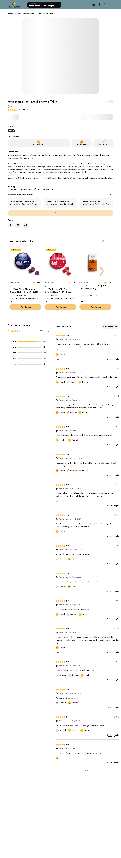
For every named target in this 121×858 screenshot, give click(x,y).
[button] (10, 106)
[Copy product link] (25, 225)
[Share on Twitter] (18, 225)
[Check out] (105, 5)
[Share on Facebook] (10, 225)
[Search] (93, 5)
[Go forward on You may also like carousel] (109, 241)
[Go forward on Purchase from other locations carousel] (110, 195)
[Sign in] (99, 5)
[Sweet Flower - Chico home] (16, 5)
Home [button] (10, 14)
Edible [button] (18, 14)
